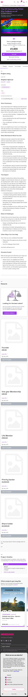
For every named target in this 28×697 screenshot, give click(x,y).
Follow (14, 54)
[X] (4, 641)
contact (8, 82)
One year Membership (11, 391)
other (3, 93)
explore (15, 584)
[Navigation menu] (26, 2)
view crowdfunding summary (14, 59)
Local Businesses (5, 87)
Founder (5, 347)
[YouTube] (6, 641)
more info (3, 82)
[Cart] (18, 2)
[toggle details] (24, 626)
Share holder (7, 524)
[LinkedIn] (10, 641)
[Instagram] (8, 641)
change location (21, 5)
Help (12, 560)
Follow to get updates (9, 572)
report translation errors (12, 650)
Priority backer (8, 479)
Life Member (7, 435)
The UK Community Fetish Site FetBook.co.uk (12, 10)
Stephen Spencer (7, 13)
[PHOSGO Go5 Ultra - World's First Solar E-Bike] (13, 599)
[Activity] (21, 2)
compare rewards (9, 313)
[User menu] (23, 2)
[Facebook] (1, 641)
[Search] (14, 2)
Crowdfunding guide (21, 560)
